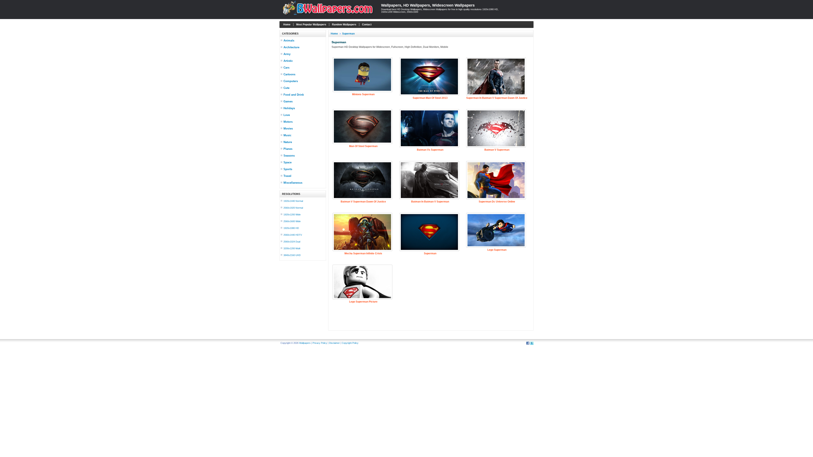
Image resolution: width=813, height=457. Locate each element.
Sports (287, 169)
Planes (287, 148)
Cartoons (289, 74)
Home (286, 24)
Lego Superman (496, 249)
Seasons (289, 155)
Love (286, 115)
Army (286, 54)
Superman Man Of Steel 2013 (430, 97)
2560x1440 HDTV (292, 235)
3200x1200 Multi (291, 248)
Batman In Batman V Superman (430, 201)
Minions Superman (363, 94)
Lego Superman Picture (363, 301)
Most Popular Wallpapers (311, 24)
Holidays (289, 108)
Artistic (288, 60)
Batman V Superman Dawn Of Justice (363, 201)
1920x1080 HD (291, 228)
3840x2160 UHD (292, 255)
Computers (290, 81)
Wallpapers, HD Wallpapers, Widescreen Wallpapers (428, 5)
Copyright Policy (350, 343)
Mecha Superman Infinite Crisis (363, 253)
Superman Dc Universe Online (497, 201)
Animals (288, 40)
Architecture (291, 47)
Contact (367, 24)
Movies (288, 128)
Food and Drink (293, 94)
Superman (348, 33)
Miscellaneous (292, 182)
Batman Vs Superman (430, 149)
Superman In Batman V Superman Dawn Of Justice (496, 97)
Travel (287, 176)
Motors (288, 121)
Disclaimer (334, 343)
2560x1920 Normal (293, 207)
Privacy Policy (319, 343)
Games (288, 101)
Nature (287, 142)
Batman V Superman (496, 149)
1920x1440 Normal (293, 201)
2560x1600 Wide (292, 221)
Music (287, 135)
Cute (286, 87)
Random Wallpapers (344, 24)
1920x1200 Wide (292, 214)
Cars (286, 67)
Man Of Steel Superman (363, 146)
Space (287, 162)
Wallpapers (305, 343)
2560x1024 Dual (291, 241)
